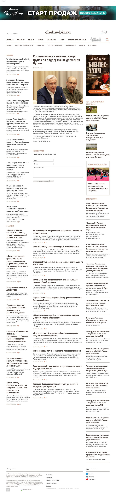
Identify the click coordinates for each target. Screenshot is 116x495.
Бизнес (31, 39)
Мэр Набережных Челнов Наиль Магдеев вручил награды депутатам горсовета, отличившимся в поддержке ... (17, 108)
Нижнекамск (71, 45)
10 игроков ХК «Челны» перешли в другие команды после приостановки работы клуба (96, 226)
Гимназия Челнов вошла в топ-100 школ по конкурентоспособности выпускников (95, 136)
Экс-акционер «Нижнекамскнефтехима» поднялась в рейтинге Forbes (17, 208)
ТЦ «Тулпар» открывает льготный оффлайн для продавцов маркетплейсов (97, 187)
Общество (51, 39)
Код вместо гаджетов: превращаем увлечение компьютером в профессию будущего (16, 309)
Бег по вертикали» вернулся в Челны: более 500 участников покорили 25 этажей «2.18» (17, 362)
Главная (9, 39)
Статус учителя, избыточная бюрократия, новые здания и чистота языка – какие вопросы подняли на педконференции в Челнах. (17, 275)
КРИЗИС (9, 45)
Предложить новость (77, 39)
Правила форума (51, 483)
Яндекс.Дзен (92, 479)
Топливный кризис (55, 45)
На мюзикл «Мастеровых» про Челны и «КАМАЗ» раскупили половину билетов (97, 385)
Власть (41, 39)
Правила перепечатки (52, 480)
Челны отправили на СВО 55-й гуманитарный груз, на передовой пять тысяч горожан (17, 166)
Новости (21, 39)
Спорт (62, 39)
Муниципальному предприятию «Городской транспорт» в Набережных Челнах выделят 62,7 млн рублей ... (17, 152)
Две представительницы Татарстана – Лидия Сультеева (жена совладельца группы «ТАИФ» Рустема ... (17, 216)
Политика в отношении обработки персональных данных (62, 488)
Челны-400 (40, 45)
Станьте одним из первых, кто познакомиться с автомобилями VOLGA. (17, 294)
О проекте (49, 474)
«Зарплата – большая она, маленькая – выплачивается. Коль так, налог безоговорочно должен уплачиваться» (17, 336)
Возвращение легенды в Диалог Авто (16, 288)
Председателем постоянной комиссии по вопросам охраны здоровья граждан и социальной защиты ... (17, 129)
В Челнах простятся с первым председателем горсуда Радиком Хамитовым (98, 454)
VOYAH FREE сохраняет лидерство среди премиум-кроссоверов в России (16, 188)
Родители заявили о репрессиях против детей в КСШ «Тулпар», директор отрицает (97, 118)
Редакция (49, 477)
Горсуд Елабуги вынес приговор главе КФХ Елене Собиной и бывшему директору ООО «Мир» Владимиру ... (17, 69)
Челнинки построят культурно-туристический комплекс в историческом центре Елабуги (97, 285)
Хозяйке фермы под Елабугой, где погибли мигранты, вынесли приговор (17, 61)
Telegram (91, 474)
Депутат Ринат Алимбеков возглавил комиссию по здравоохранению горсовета (17, 121)
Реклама (48, 486)
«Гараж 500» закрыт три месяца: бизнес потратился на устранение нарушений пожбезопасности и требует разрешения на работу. (18, 398)
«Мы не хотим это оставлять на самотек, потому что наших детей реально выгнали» (16, 234)
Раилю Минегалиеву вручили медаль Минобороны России (17, 101)
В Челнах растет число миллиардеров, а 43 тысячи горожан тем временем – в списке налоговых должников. (16, 347)
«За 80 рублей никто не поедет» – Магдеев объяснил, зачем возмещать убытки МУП (17, 143)
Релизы (82, 45)
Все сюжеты (92, 45)
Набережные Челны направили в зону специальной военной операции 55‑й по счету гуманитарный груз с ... (17, 175)
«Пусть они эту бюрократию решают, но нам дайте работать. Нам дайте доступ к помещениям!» (16, 387)
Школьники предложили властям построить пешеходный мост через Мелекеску (97, 154)
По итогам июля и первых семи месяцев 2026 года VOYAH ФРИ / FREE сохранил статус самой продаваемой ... (17, 196)
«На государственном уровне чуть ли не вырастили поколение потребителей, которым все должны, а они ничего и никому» (17, 262)
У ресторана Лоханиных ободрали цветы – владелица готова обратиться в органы (17, 82)
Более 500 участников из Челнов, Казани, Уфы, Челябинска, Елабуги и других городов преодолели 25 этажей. (18, 371)
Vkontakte (91, 476)
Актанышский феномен (24, 45)
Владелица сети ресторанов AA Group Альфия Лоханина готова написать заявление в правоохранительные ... (17, 90)
